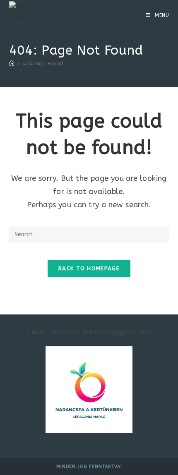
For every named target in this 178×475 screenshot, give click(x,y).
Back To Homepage (89, 268)
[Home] (11, 63)
